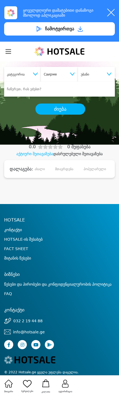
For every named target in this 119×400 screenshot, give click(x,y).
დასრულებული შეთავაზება (78, 154)
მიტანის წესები (17, 258)
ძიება (60, 109)
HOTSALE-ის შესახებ (23, 239)
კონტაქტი (13, 230)
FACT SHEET (16, 248)
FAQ (8, 293)
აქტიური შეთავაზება (34, 154)
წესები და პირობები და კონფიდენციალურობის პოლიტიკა (58, 284)
